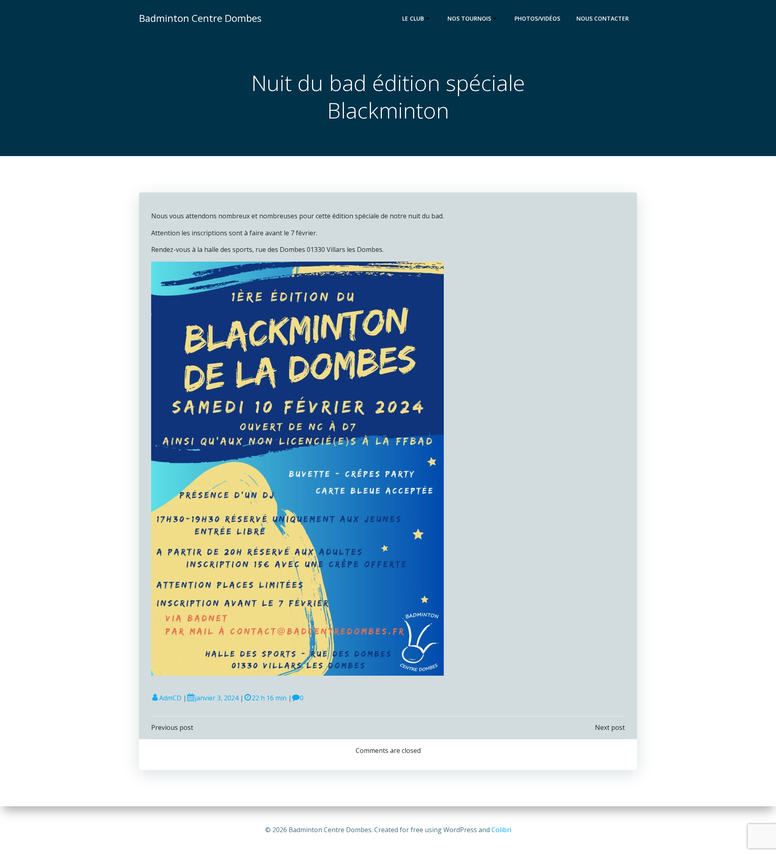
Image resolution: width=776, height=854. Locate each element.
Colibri (501, 829)
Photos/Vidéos (537, 18)
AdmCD (170, 697)
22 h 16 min (269, 697)
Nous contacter (602, 18)
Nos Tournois (469, 18)
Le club (413, 18)
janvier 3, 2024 (216, 697)
